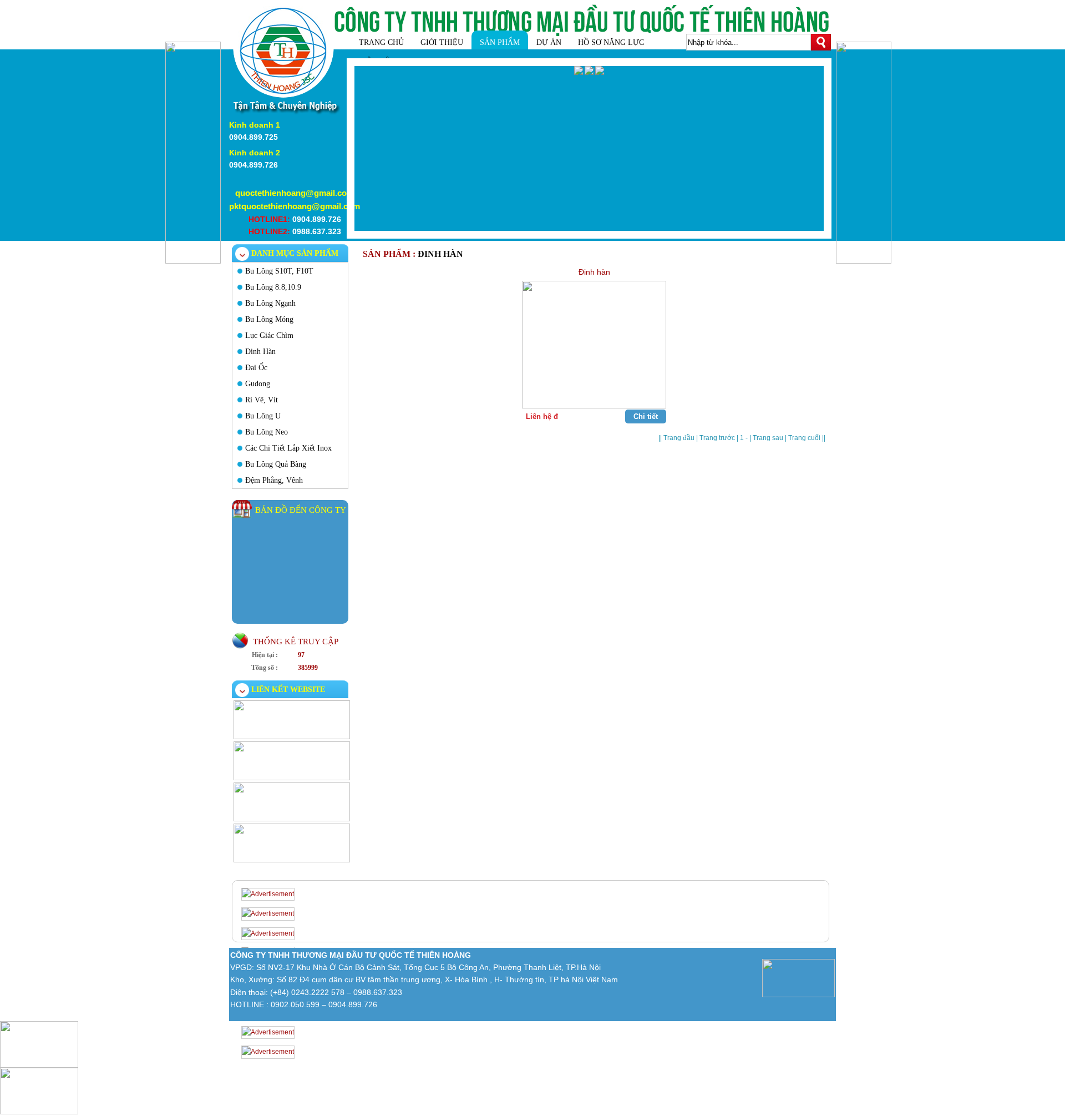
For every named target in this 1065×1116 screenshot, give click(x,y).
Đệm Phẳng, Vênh (274, 480)
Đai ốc (256, 367)
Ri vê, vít (261, 400)
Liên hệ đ (542, 416)
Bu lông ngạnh (270, 303)
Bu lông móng (269, 319)
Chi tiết (645, 416)
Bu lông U (263, 416)
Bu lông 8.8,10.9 (273, 287)
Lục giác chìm (269, 335)
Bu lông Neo (266, 432)
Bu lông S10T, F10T (279, 271)
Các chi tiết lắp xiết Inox (288, 448)
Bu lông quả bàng (275, 464)
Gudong (257, 384)
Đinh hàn (260, 351)
